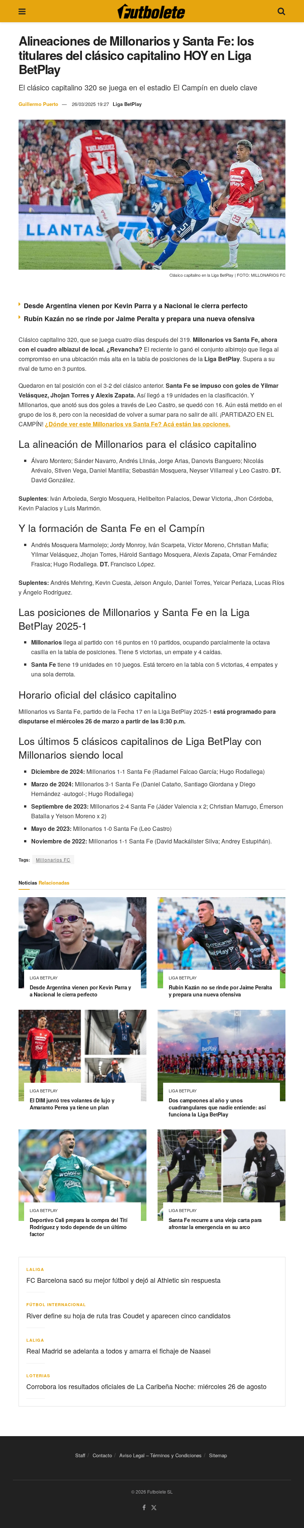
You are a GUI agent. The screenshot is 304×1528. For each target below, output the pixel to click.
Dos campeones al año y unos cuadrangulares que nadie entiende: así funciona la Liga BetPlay (217, 1107)
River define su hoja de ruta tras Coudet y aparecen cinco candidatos (128, 1315)
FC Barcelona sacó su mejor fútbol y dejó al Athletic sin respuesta (123, 1280)
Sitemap (218, 1455)
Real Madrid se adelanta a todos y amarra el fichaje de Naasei (118, 1350)
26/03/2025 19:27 (90, 103)
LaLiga (35, 1269)
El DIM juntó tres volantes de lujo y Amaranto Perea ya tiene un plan (72, 1103)
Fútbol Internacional (56, 1304)
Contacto (102, 1455)
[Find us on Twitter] (154, 1508)
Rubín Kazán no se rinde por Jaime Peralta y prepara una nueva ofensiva (139, 318)
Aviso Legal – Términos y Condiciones (160, 1455)
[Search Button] (281, 11)
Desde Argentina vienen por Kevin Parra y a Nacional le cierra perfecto (136, 305)
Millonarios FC (53, 859)
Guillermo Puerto (38, 103)
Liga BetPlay (127, 103)
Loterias (38, 1375)
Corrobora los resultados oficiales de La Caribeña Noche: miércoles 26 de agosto (146, 1386)
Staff (80, 1455)
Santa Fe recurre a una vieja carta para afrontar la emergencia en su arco (215, 1223)
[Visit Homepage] (151, 11)
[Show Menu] (22, 11)
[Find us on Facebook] (144, 1508)
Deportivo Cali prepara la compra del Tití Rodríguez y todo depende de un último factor (79, 1227)
